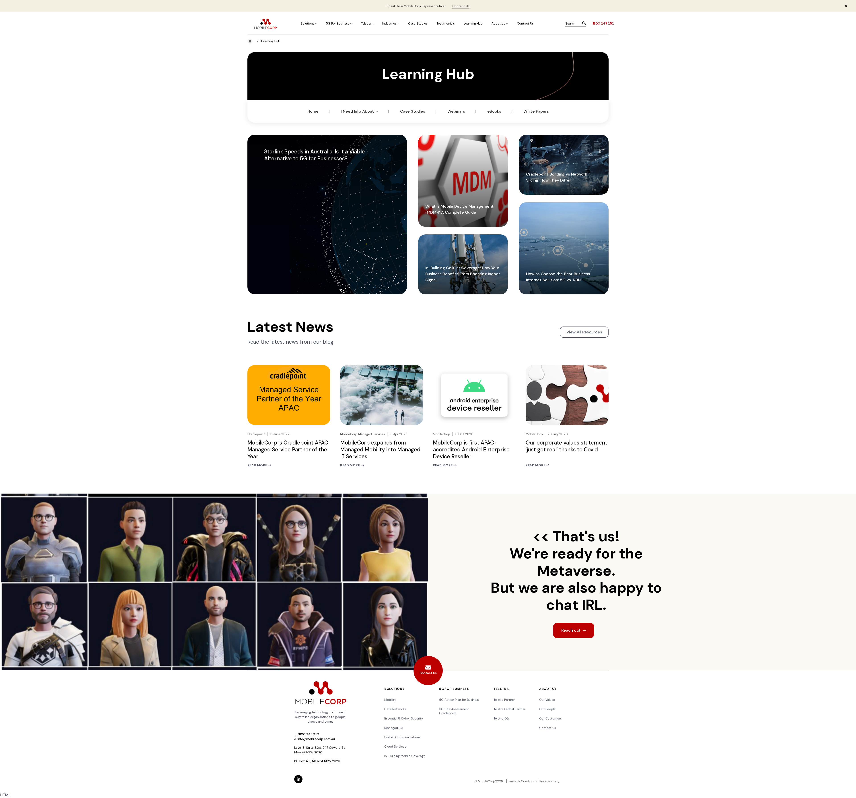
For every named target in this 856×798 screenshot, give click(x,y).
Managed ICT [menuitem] (393, 728)
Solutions (307, 23)
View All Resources (584, 332)
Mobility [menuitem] (390, 700)
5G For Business (337, 23)
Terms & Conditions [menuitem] (522, 781)
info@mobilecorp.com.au (316, 739)
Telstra (366, 23)
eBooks (494, 111)
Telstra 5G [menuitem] (501, 718)
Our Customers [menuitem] (550, 718)
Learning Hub (473, 23)
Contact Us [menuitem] (547, 728)
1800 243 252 (603, 23)
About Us (498, 23)
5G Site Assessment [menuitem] (454, 709)
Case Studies (418, 23)
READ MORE (257, 465)
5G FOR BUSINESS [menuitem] (454, 689)
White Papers (536, 111)
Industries (389, 23)
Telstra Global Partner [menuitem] (509, 709)
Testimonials (445, 23)
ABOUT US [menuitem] (548, 689)
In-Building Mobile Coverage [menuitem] (404, 756)
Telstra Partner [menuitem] (504, 700)
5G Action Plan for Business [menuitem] (459, 700)
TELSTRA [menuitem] (501, 689)
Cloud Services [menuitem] (395, 746)
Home (313, 111)
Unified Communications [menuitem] (402, 737)
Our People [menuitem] (547, 709)
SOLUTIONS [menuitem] (394, 689)
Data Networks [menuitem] (395, 709)
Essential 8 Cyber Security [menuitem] (403, 718)
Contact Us (460, 6)
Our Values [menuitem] (547, 700)
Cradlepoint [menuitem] (448, 713)
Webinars (456, 111)
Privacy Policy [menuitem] (549, 781)
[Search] (584, 23)
